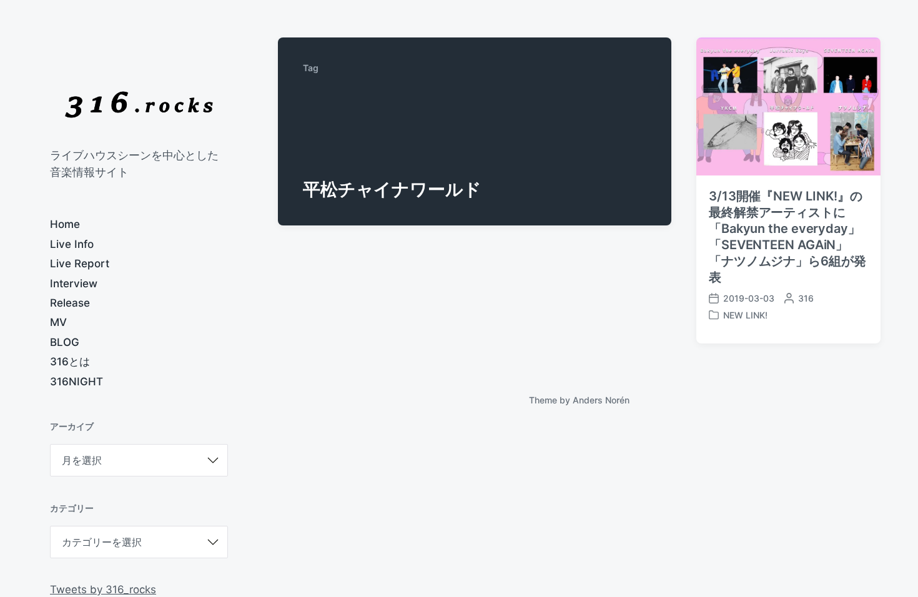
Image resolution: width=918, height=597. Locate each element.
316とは (70, 361)
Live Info (72, 244)
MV (58, 322)
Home (65, 224)
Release (70, 303)
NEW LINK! (745, 315)
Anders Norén (601, 400)
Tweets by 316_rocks (103, 589)
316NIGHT (76, 381)
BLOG (64, 342)
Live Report (79, 263)
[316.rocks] (139, 104)
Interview (73, 283)
